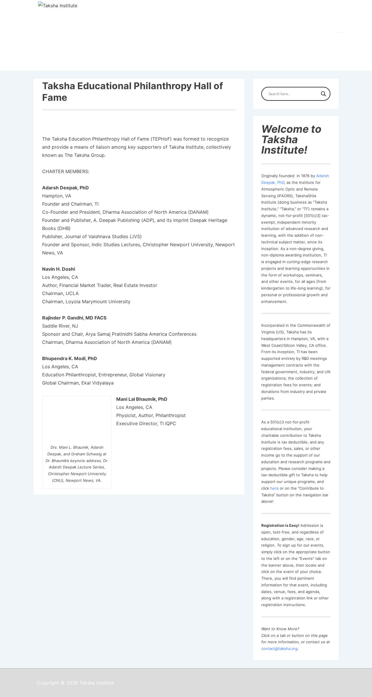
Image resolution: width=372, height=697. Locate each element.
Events (262, 64)
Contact (290, 64)
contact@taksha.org (279, 648)
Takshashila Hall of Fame (136, 64)
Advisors (233, 64)
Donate (318, 64)
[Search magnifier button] (323, 94)
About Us (81, 64)
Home (53, 64)
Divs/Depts (193, 64)
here (274, 488)
